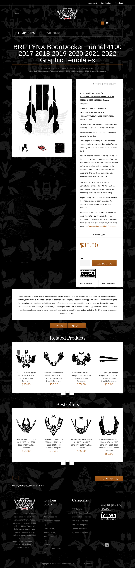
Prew (60, 326)
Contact (47, 540)
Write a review (110, 84)
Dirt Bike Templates (80, 521)
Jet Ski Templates (79, 529)
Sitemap (47, 544)
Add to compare (108, 283)
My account (48, 525)
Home (43, 68)
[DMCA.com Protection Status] (88, 277)
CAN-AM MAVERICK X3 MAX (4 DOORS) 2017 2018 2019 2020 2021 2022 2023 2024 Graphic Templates (109, 444)
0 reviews (97, 84)
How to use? (99, 235)
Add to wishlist (86, 283)
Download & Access (52, 521)
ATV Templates (78, 509)
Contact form (109, 478)
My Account (92, 3)
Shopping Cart (106, 3)
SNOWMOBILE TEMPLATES (58, 68)
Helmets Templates (80, 533)
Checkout (119, 3)
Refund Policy (49, 537)
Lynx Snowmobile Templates (82, 68)
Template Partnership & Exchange (102, 226)
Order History (49, 529)
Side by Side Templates (81, 513)
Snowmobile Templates (81, 517)
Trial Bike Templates (80, 525)
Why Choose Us (50, 517)
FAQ (45, 552)
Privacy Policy (49, 533)
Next (75, 326)
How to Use (49, 513)
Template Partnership (52, 548)
